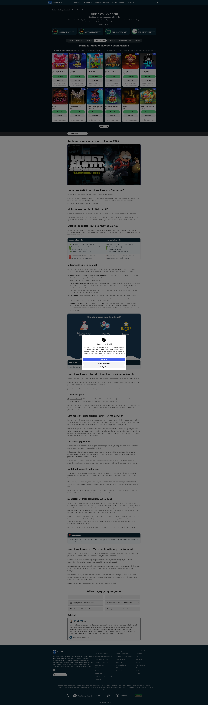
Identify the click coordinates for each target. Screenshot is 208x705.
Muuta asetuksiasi (104, 363)
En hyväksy (104, 367)
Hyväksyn (104, 359)
